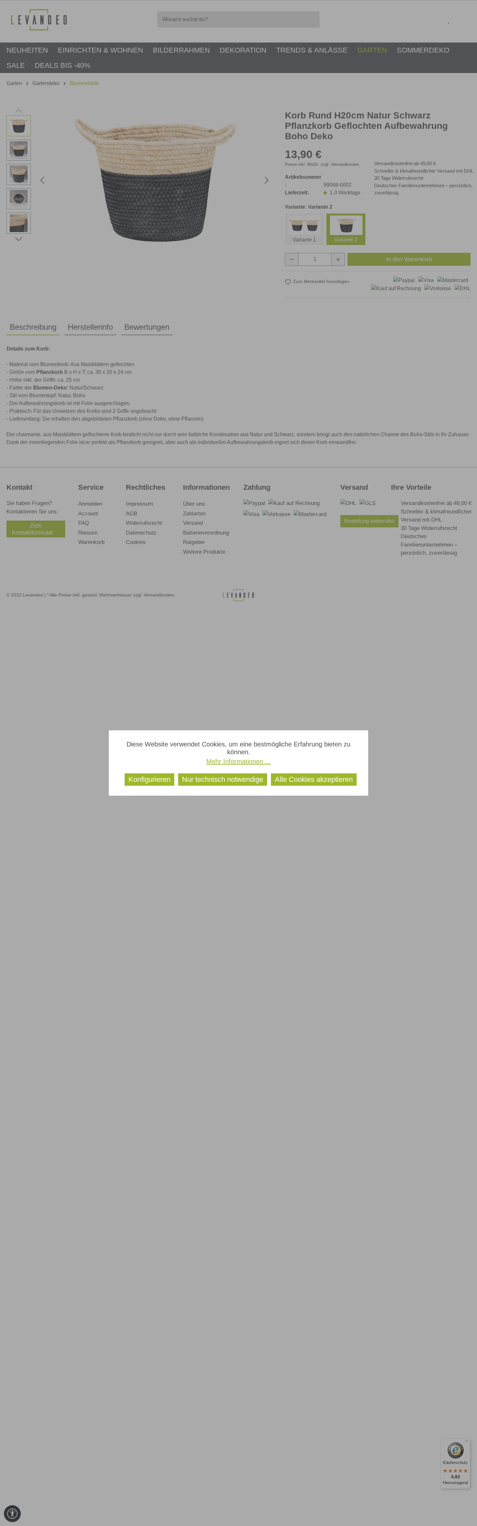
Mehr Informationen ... (238, 761)
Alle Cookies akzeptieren (314, 779)
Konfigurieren (149, 779)
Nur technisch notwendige (222, 779)
